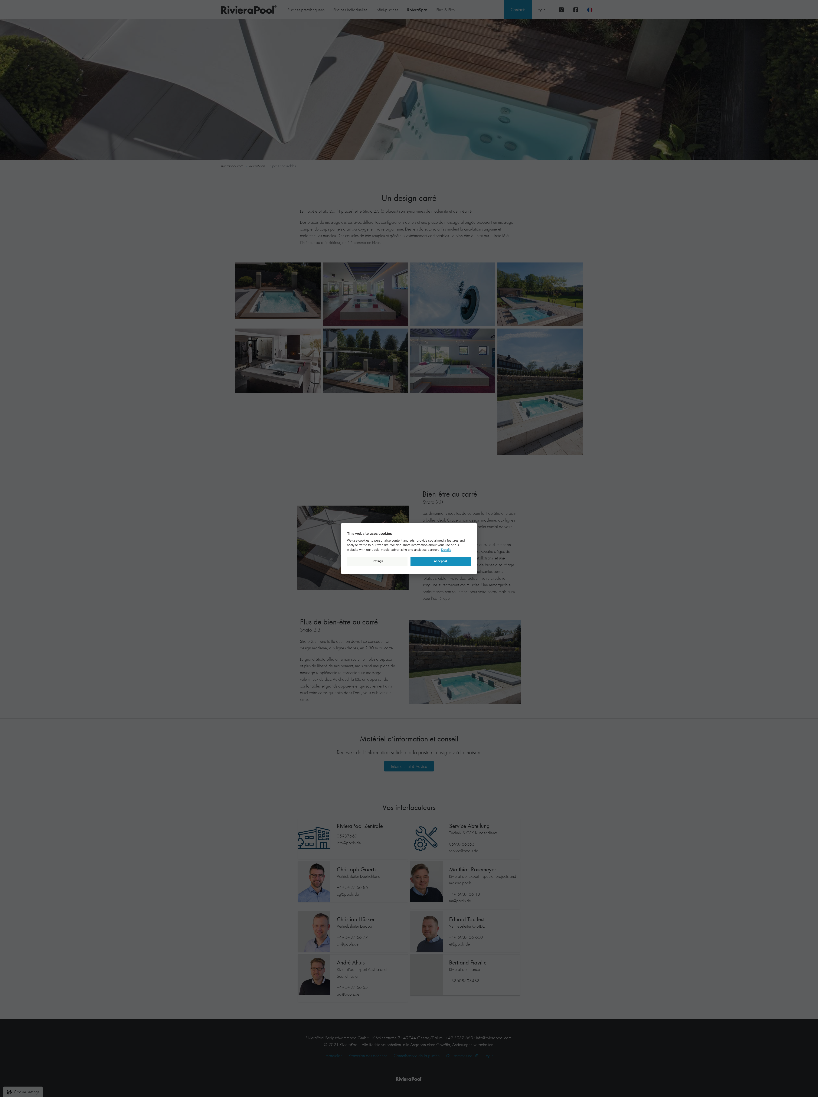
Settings (377, 561)
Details (446, 549)
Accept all (440, 561)
